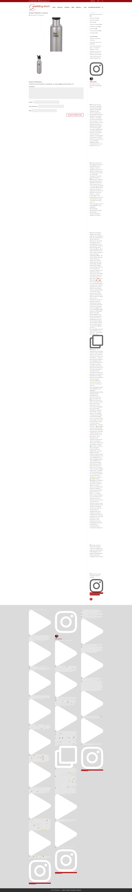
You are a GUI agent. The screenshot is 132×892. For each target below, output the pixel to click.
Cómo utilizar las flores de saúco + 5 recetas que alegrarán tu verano (95, 47)
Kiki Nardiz (33, 15)
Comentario (32, 86)
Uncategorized (93, 33)
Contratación (78, 890)
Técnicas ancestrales (94, 30)
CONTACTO (92, 1)
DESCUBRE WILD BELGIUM (94, 7)
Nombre (31, 102)
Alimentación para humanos (96, 14)
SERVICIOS (78, 7)
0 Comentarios (40, 15)
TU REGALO (67, 7)
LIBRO (72, 7)
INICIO (54, 7)
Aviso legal (73, 890)
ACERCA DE (59, 7)
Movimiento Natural (94, 26)
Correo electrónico (33, 106)
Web (30, 110)
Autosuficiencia (93, 20)
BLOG (85, 7)
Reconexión (92, 28)
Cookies (63, 890)
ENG (98, 1)
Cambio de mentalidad (95, 24)
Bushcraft (92, 22)
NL (102, 1)
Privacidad (68, 890)
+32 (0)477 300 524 (33, 1)
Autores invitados (93, 18)
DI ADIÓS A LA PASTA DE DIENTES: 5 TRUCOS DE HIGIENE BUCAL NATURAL (96, 53)
